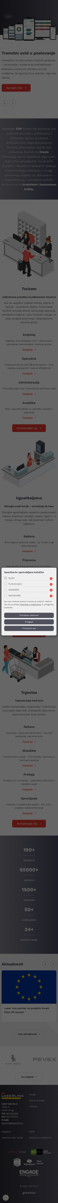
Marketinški (14, 595)
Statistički (13, 589)
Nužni (11, 578)
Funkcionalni (15, 583)
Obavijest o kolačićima (30, 604)
